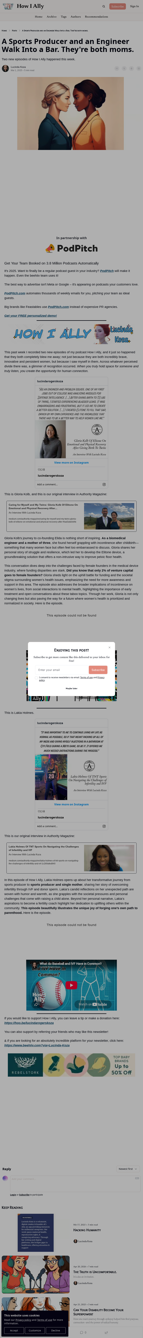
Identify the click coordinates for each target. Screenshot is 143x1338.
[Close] (109, 647)
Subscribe (98, 670)
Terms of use (86, 677)
